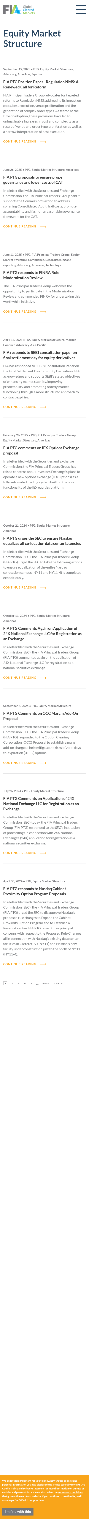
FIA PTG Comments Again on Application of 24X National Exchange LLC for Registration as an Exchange (42, 633)
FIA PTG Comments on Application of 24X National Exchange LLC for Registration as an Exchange (41, 803)
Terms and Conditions (70, 1492)
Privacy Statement (33, 1488)
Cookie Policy (10, 1488)
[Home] (19, 9)
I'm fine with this (18, 1512)
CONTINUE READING (19, 141)
